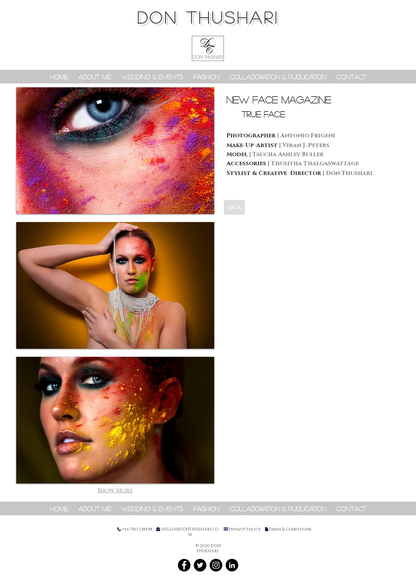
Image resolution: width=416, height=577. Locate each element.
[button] (115, 150)
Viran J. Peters (306, 145)
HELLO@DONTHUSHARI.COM (190, 532)
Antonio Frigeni (307, 136)
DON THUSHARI (208, 17)
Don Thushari (349, 173)
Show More (115, 491)
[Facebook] (184, 565)
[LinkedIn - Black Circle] (232, 565)
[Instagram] (216, 565)
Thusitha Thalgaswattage (315, 164)
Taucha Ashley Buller (288, 154)
